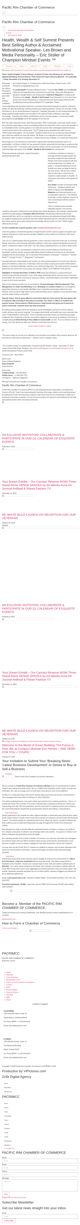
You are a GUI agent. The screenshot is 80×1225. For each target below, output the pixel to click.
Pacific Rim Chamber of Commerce (28, 7)
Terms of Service (20, 1197)
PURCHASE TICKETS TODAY (40, 326)
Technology (7, 1116)
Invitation (8, 774)
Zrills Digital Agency (16, 1077)
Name (4, 1157)
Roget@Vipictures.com (62, 348)
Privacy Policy (7, 1197)
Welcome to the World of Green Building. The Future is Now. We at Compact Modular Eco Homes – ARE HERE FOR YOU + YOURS (38, 749)
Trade (6, 1112)
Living (6, 1132)
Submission (9, 856)
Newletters (7, 1145)
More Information (11, 813)
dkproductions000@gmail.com (40, 348)
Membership (8, 1092)
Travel (6, 1120)
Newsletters (7, 1087)
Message (5, 1178)
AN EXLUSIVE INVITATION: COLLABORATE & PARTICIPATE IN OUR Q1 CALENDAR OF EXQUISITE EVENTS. (38, 438)
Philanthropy (8, 1141)
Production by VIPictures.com (24, 1071)
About (6, 1083)
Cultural (6, 1124)
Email (4, 1164)
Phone (4, 1171)
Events (8, 33)
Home (6, 1103)
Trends (6, 1137)
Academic (7, 1128)
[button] (4, 12)
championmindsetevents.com (49, 228)
